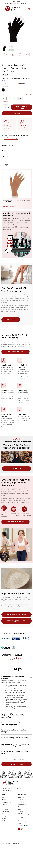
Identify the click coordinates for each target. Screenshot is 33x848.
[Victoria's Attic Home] (10, 780)
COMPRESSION (10, 62)
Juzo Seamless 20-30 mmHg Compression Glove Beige (16, 200)
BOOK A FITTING (11, 319)
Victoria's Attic (16, 843)
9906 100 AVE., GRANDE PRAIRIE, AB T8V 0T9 (16, 3)
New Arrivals (6, 814)
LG (15, 98)
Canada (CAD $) (6, 837)
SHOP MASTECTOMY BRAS (16, 614)
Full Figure (21, 802)
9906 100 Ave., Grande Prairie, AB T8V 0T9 (14, 788)
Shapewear (5, 807)
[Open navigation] (3, 8)
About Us (21, 797)
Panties (4, 800)
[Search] (25, 8)
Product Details (7, 145)
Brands (4, 818)
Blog (19, 809)
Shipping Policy (23, 825)
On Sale (4, 821)
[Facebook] (19, 829)
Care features (7, 151)
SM (4, 98)
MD (10, 98)
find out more (16, 764)
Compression (22, 800)
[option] (16, 28)
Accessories (5, 811)
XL (21, 98)
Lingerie (4, 804)
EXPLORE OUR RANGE (15, 522)
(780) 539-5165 (16, 1)
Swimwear (5, 809)
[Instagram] (22, 829)
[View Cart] (29, 8)
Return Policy (22, 821)
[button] (17, 83)
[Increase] (8, 107)
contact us (16, 469)
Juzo (3, 62)
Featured (4, 816)
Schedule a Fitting (23, 814)
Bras (3, 797)
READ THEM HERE (15, 352)
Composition (6, 156)
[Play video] (16, 457)
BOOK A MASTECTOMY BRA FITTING (16, 620)
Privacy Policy (22, 823)
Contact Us (21, 811)
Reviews (20, 807)
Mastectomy (22, 804)
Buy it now (17, 113)
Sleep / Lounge (6, 802)
